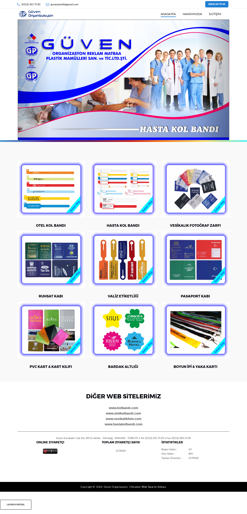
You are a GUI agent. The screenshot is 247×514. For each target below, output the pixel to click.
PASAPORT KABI (195, 296)
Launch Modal (16, 504)
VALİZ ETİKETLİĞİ (123, 296)
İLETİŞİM (215, 14)
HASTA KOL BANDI (123, 225)
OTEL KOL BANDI (51, 225)
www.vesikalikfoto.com (123, 419)
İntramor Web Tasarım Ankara (148, 486)
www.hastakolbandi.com (123, 424)
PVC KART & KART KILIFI (51, 367)
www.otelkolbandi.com (123, 413)
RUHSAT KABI (51, 296)
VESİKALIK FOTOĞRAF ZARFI (195, 225)
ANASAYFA (168, 14)
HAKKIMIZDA (192, 14)
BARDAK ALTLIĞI (123, 367)
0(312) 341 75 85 (31, 4)
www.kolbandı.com (123, 408)
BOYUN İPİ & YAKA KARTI (195, 367)
